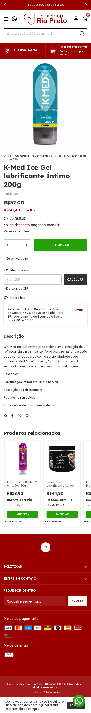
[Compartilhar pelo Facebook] (12, 416)
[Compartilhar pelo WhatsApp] (5, 416)
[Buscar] (82, 33)
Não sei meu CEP (16, 288)
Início (7, 155)
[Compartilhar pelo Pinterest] (27, 416)
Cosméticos (22, 155)
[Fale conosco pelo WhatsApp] (14, 19)
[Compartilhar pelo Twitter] (19, 416)
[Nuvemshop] (45, 692)
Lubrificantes (41, 155)
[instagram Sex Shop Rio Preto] (45, 547)
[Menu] (7, 19)
